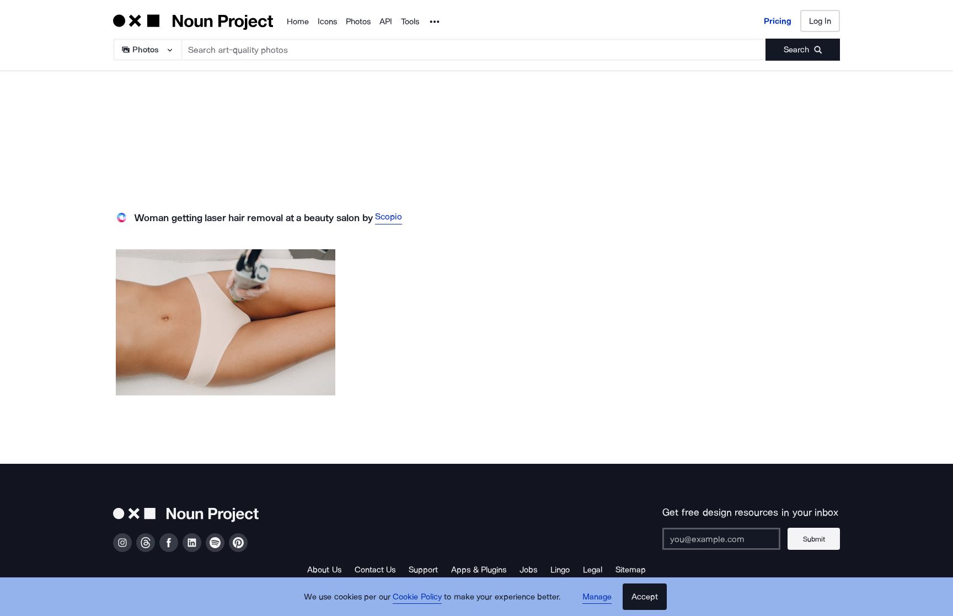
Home (298, 21)
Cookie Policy (417, 597)
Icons (327, 21)
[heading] (225, 322)
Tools (410, 21)
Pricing (777, 21)
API (385, 21)
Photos (358, 21)
